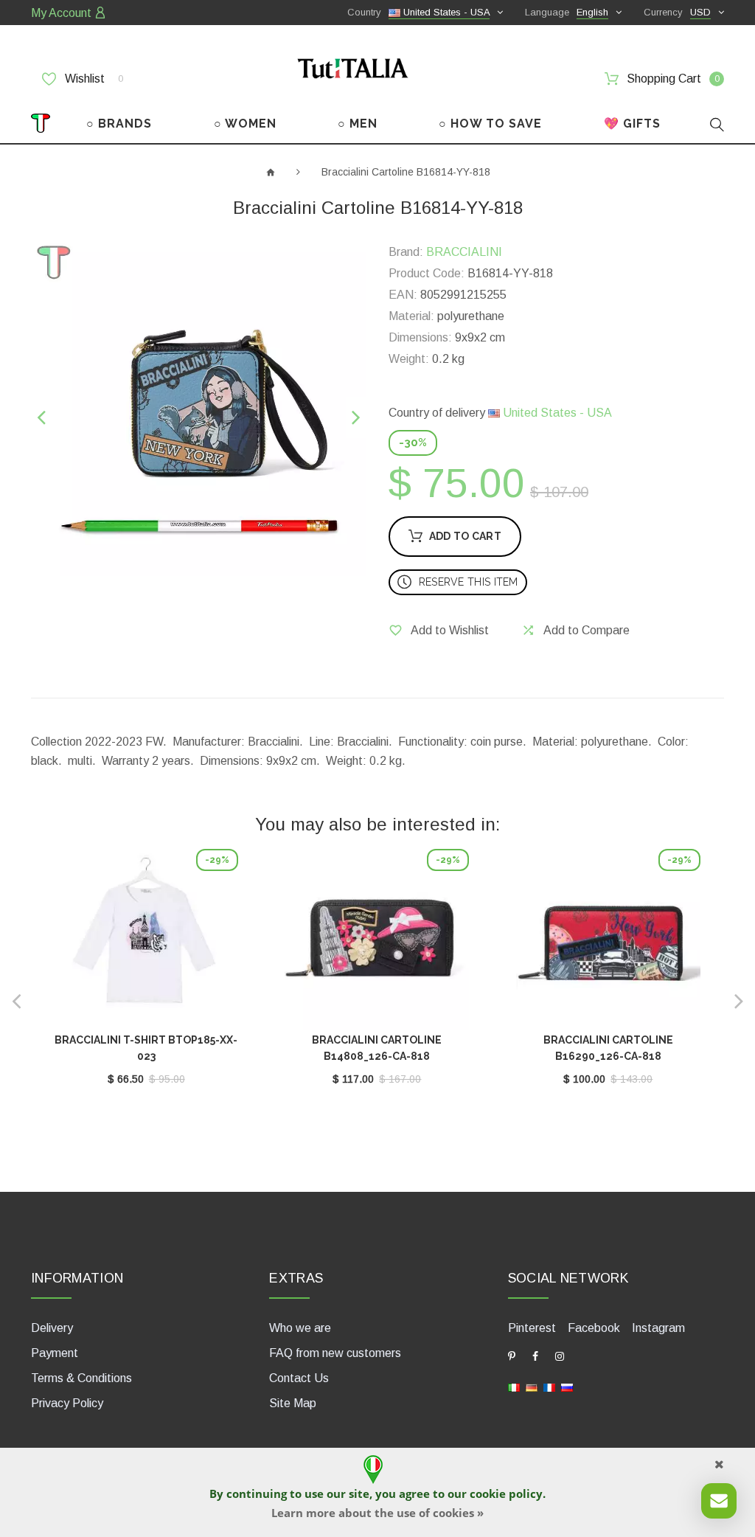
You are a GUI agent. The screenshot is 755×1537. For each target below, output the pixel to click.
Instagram (658, 1328)
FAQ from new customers (335, 1353)
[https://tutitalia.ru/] (567, 1387)
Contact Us (299, 1378)
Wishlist (92, 78)
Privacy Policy (67, 1403)
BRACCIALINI (464, 252)
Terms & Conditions (81, 1378)
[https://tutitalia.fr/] (549, 1387)
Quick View (146, 941)
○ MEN (358, 124)
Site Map (292, 1403)
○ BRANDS (119, 124)
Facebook (594, 1328)
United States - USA (556, 412)
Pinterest (532, 1328)
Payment (54, 1353)
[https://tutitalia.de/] (531, 1387)
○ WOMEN (245, 124)
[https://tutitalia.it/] (514, 1387)
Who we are (300, 1328)
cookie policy (506, 1493)
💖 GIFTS (632, 124)
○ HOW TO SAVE (490, 124)
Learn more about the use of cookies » (377, 1512)
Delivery (52, 1328)
